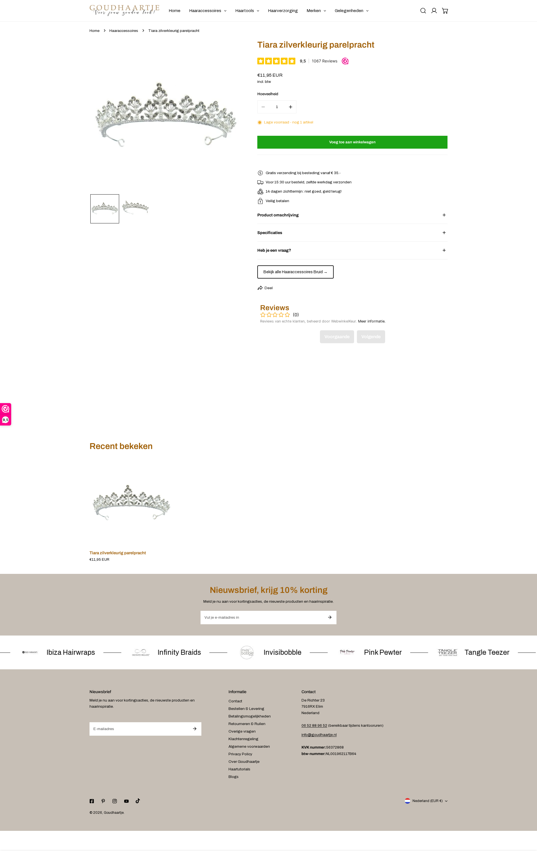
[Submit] (329, 617)
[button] (445, 10)
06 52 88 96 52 (314, 725)
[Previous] (101, 117)
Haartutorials (239, 769)
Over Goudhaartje (244, 761)
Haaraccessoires (123, 31)
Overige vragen (242, 731)
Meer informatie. (372, 321)
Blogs (234, 777)
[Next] (230, 117)
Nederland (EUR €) (428, 801)
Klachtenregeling (243, 739)
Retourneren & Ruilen (247, 724)
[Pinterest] (103, 801)
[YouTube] (126, 801)
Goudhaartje (114, 813)
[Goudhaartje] (124, 10)
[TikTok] (137, 801)
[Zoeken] (423, 10)
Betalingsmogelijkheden (250, 716)
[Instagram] (115, 801)
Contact (235, 701)
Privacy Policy (240, 754)
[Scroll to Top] (527, 822)
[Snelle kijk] (163, 539)
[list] (166, 116)
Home (95, 31)
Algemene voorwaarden (249, 746)
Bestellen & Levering (246, 709)
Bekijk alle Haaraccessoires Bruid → (295, 272)
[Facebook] (91, 801)
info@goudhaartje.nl (319, 735)
